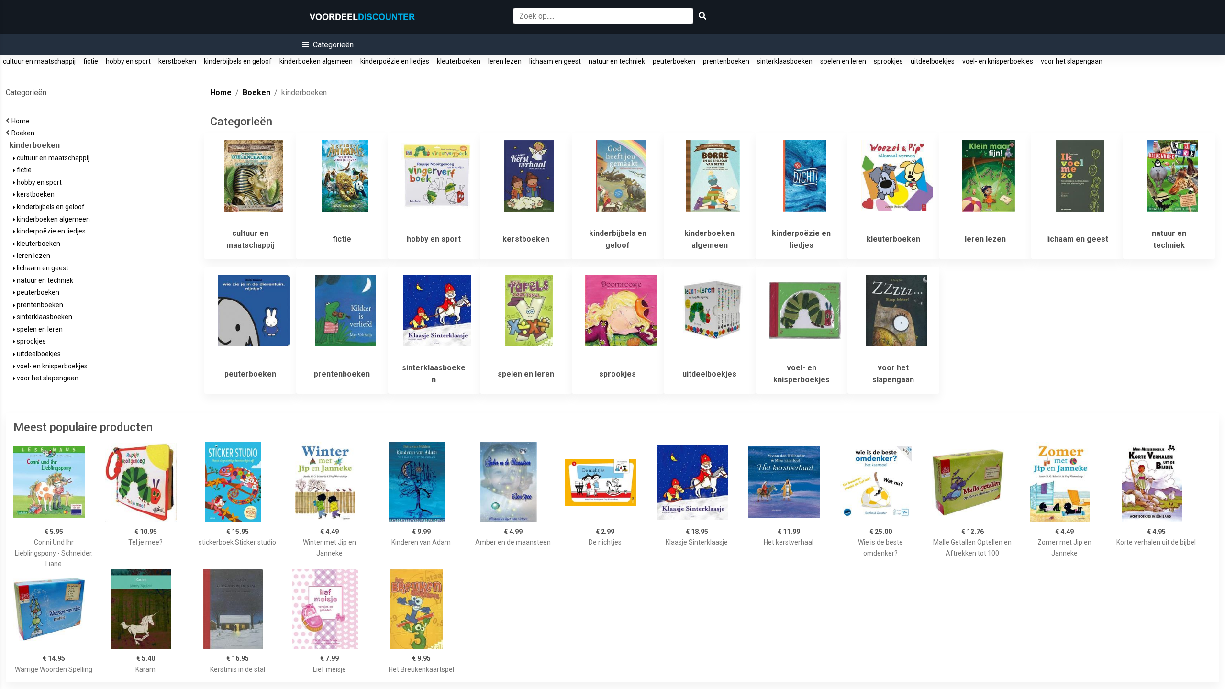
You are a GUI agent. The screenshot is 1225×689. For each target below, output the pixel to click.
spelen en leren (843, 61)
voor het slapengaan (1071, 61)
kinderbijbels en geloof (238, 61)
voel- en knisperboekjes (997, 61)
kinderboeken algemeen (316, 61)
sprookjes (888, 61)
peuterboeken (674, 61)
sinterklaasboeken (784, 61)
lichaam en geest (555, 61)
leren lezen (504, 61)
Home (22, 121)
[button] (328, 44)
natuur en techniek (617, 61)
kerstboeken (177, 61)
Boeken (24, 133)
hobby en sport (128, 61)
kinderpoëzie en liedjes (394, 61)
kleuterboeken (458, 61)
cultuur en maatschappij (39, 61)
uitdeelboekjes (933, 61)
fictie (90, 61)
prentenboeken (726, 61)
